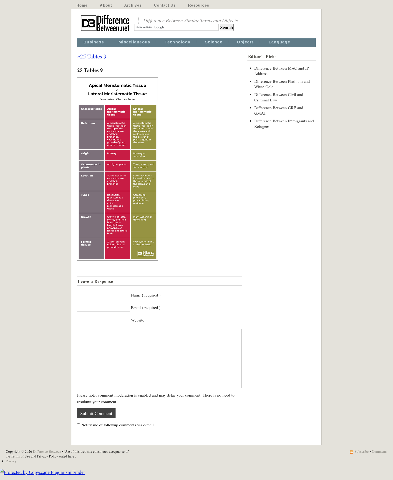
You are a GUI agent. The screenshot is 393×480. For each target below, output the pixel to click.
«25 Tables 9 (91, 56)
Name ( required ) (146, 295)
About (106, 5)
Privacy (11, 460)
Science (213, 42)
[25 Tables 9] (159, 169)
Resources (198, 5)
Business (93, 42)
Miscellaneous (134, 42)
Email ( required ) (146, 307)
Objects (245, 42)
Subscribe (362, 451)
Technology (177, 42)
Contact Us (165, 5)
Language (279, 42)
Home (82, 5)
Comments (379, 451)
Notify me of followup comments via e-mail (117, 424)
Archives (133, 5)
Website (137, 320)
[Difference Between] (105, 31)
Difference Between (47, 451)
